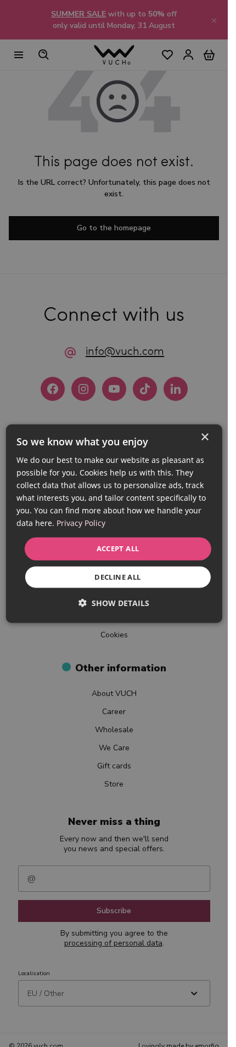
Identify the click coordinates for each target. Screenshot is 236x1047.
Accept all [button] (118, 548)
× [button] (204, 437)
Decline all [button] (117, 577)
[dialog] (113, 523)
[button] (113, 603)
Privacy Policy (81, 523)
